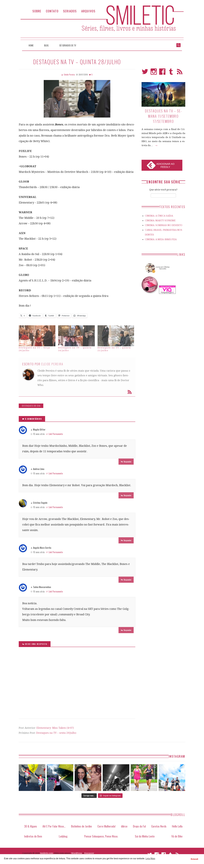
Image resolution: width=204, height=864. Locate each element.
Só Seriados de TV (67, 45)
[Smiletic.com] (102, 22)
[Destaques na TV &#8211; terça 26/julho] (37, 335)
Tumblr (171, 73)
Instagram (154, 73)
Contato (52, 11)
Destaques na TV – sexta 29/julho (56, 732)
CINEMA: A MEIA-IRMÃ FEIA (161, 239)
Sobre (36, 11)
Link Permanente (56, 434)
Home (31, 45)
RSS (180, 73)
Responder (127, 461)
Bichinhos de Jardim (81, 826)
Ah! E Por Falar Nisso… (54, 826)
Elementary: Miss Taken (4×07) (55, 727)
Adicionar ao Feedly (165, 165)
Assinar (129, 392)
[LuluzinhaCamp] (150, 293)
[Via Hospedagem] (167, 293)
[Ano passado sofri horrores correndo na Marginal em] (172, 777)
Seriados (70, 11)
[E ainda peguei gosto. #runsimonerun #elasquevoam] (116, 777)
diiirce (124, 826)
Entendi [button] (194, 859)
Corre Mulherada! (106, 826)
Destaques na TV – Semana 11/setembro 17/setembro (163, 116)
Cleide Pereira (52, 364)
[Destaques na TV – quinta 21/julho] (116, 335)
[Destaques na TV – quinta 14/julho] (76, 335)
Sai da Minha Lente (145, 836)
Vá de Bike (176, 836)
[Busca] (178, 45)
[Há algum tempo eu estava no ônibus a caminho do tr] (32, 777)
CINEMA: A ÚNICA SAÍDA (159, 215)
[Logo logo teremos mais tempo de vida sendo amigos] (88, 777)
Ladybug (63, 836)
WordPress (76, 853)
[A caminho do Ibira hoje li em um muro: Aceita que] (144, 777)
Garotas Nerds (158, 826)
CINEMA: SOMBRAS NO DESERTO (163, 225)
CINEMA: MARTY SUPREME (160, 220)
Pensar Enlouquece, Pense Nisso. (101, 836)
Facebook (162, 73)
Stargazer (89, 853)
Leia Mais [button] (150, 858)
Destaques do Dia (31, 405)
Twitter (145, 73)
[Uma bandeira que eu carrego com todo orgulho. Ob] (60, 777)
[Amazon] (157, 274)
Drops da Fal (139, 826)
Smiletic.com (46, 853)
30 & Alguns (30, 826)
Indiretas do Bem (33, 836)
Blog (46, 45)
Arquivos (88, 11)
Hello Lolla (177, 826)
